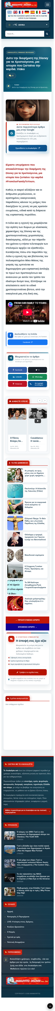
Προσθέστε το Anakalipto (26, 148)
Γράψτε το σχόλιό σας (28, 672)
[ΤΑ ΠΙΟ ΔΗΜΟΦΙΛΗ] (15, 475)
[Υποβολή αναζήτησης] (47, 34)
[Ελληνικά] (9, 12)
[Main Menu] (50, 1006)
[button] (40, 400)
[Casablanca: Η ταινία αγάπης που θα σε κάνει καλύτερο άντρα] (38, 421)
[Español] (32, 12)
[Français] (21, 12)
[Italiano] (38, 12)
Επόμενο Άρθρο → (27, 627)
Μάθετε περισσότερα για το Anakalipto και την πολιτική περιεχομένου (25, 811)
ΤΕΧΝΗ (16, 85)
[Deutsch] (27, 12)
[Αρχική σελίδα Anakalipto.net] (21, 5)
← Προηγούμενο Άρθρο (27, 620)
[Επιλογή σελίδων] (47, 4)
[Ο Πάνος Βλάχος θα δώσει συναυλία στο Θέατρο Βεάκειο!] (17, 421)
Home (8, 86)
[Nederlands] (44, 12)
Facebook (26, 342)
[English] (15, 12)
